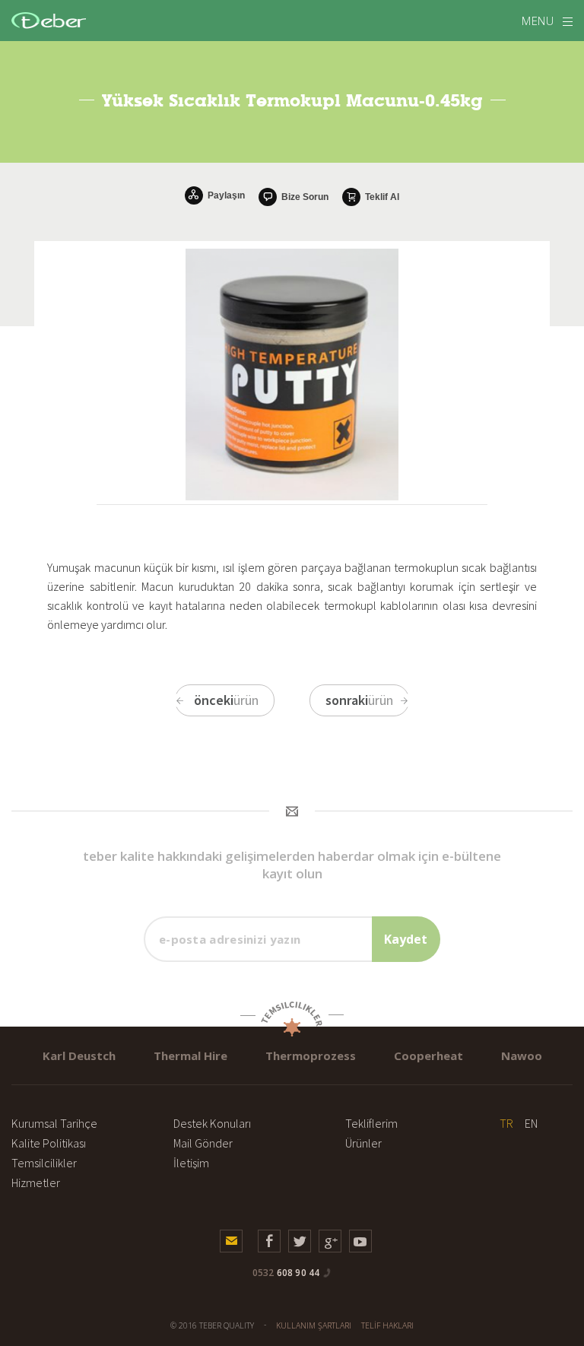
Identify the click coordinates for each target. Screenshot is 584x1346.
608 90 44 (286, 1272)
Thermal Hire (190, 1055)
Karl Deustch (79, 1055)
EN (531, 1123)
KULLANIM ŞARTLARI (313, 1325)
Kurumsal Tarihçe (54, 1123)
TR (506, 1123)
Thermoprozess (310, 1055)
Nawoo (521, 1055)
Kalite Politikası (48, 1143)
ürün (226, 700)
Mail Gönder (203, 1143)
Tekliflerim (371, 1123)
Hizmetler (35, 1182)
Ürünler (363, 1143)
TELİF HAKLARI (387, 1325)
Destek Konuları (212, 1123)
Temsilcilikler (44, 1162)
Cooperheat (428, 1055)
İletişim (191, 1162)
